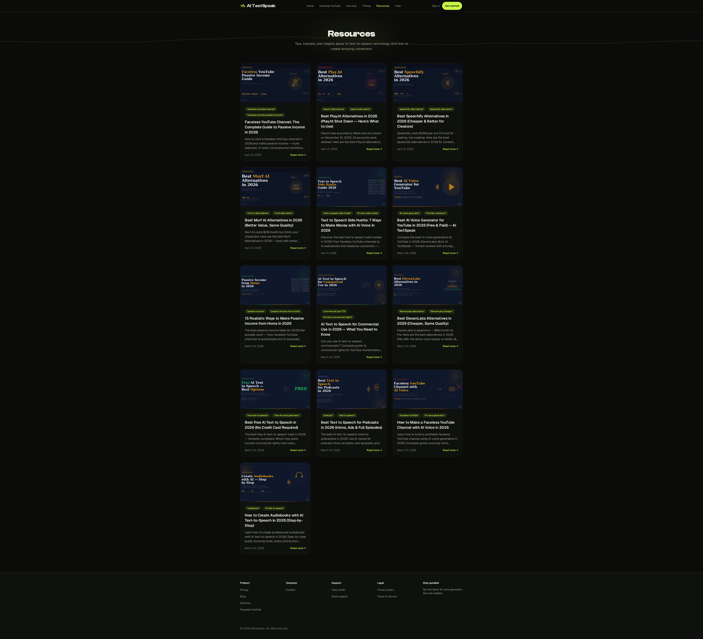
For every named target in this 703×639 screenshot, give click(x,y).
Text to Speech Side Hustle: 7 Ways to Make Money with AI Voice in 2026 (351, 225)
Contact (290, 589)
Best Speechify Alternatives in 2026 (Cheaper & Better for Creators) (423, 121)
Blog (243, 596)
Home (310, 5)
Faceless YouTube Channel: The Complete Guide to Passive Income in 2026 (275, 127)
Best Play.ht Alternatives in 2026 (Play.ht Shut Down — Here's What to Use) (350, 121)
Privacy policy (385, 589)
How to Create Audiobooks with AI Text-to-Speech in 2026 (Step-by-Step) (274, 520)
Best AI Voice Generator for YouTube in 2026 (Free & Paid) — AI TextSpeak (426, 225)
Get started (452, 5)
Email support (339, 596)
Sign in (436, 5)
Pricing (366, 5)
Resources (382, 5)
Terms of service (387, 596)
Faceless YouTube (330, 5)
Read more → (298, 155)
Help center (338, 589)
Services (351, 5)
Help (398, 5)
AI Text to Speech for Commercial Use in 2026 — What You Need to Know (350, 329)
